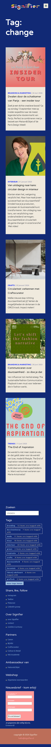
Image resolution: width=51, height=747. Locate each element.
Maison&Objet (14, 667)
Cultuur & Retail (14, 650)
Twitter (10, 599)
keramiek (23, 568)
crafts (22, 557)
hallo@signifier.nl (26, 738)
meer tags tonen (14, 583)
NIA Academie (13, 654)
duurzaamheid (23, 562)
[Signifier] (25, 5)
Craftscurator (13, 647)
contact (11, 623)
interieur (24, 545)
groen (22, 549)
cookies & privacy (15, 627)
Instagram (12, 595)
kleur (22, 540)
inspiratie (23, 553)
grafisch (23, 579)
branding (24, 525)
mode (22, 536)
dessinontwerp (23, 530)
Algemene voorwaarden (18, 680)
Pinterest (11, 603)
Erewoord (10, 725)
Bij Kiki (10, 643)
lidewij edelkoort (21, 573)
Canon (10, 639)
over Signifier (13, 619)
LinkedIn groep (14, 606)
